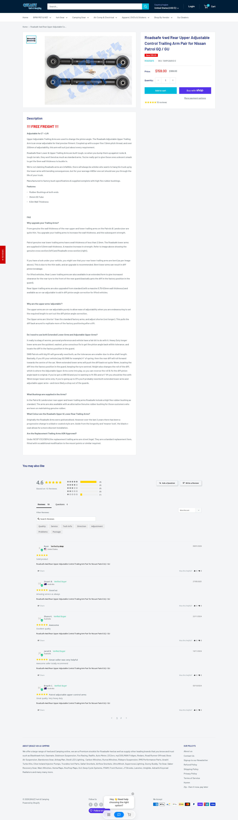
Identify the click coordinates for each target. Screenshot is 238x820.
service (54, 526)
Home (25, 17)
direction (81, 526)
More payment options (195, 98)
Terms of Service (192, 778)
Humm (187, 782)
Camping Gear (79, 17)
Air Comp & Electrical (104, 17)
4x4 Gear (60, 17)
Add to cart (160, 90)
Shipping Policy (191, 769)
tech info (67, 526)
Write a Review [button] (192, 483)
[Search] (145, 6)
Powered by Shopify (31, 803)
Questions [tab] (60, 504)
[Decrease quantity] (158, 80)
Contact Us (189, 755)
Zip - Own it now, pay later (196, 787)
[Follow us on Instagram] (101, 804)
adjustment (97, 526)
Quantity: (149, 80)
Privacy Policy (190, 773)
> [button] (126, 718)
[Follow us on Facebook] (91, 804)
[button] (195, 571)
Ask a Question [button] (168, 483)
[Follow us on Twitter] (96, 804)
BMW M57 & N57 (40, 17)
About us (188, 751)
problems (43, 531)
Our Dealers (183, 17)
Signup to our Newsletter (196, 760)
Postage (57, 531)
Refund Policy (190, 764)
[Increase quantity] (173, 80)
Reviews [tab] (41, 504)
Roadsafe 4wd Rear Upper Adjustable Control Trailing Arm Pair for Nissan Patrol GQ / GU (73, 564)
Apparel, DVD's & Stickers (134, 17)
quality (42, 526)
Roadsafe (149, 61)
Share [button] (42, 571)
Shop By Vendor (161, 17)
